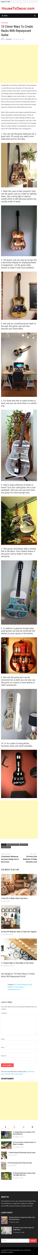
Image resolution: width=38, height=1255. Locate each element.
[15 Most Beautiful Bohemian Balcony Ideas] (4, 1153)
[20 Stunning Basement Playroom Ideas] (3, 1163)
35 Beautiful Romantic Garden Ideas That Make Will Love (24, 1174)
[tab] (5, 1127)
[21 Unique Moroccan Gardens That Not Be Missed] (6, 1132)
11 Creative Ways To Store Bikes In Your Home (17, 963)
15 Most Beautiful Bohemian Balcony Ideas (22, 1152)
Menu (6, 16)
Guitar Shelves (6, 847)
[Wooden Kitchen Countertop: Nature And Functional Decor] (4, 1218)
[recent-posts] (14, 1127)
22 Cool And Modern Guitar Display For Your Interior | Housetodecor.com (20, 986)
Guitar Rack (24, 844)
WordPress (4, 1252)
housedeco (9, 39)
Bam (11, 1252)
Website (3, 1056)
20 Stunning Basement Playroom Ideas (19, 1163)
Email (3, 1047)
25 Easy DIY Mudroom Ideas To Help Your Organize (18, 932)
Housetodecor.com (17, 1250)
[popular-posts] (5, 1127)
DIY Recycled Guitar (13, 844)
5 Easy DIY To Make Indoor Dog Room (14, 898)
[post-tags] (32, 1127)
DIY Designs (4, 23)
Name (3, 1039)
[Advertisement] (19, 64)
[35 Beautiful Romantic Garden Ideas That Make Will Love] (6, 1173)
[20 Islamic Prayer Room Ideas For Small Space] (6, 1228)
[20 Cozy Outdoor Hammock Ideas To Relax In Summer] (6, 1143)
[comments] (23, 1127)
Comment (4, 1013)
